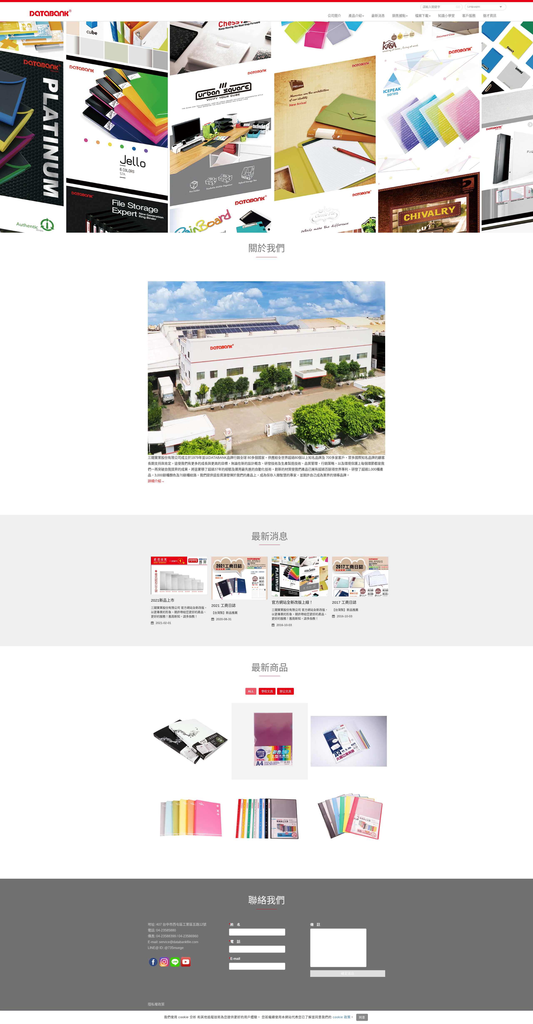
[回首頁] (50, 15)
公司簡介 (334, 16)
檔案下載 (421, 16)
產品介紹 (355, 16)
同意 (362, 1017)
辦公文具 (285, 691)
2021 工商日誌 (284, 606)
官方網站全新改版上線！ (352, 602)
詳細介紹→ (156, 481)
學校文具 (267, 691)
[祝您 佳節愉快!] (179, 577)
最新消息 (378, 16)
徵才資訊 (489, 16)
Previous (3, 125)
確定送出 (347, 973)
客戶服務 (469, 16)
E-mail (235, 958)
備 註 (315, 924)
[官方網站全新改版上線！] (360, 576)
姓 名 (235, 924)
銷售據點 (399, 16)
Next (530, 125)
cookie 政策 (341, 1017)
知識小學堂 (446, 16)
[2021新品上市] (239, 575)
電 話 (235, 941)
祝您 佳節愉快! (163, 604)
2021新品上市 (223, 600)
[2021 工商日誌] (300, 578)
